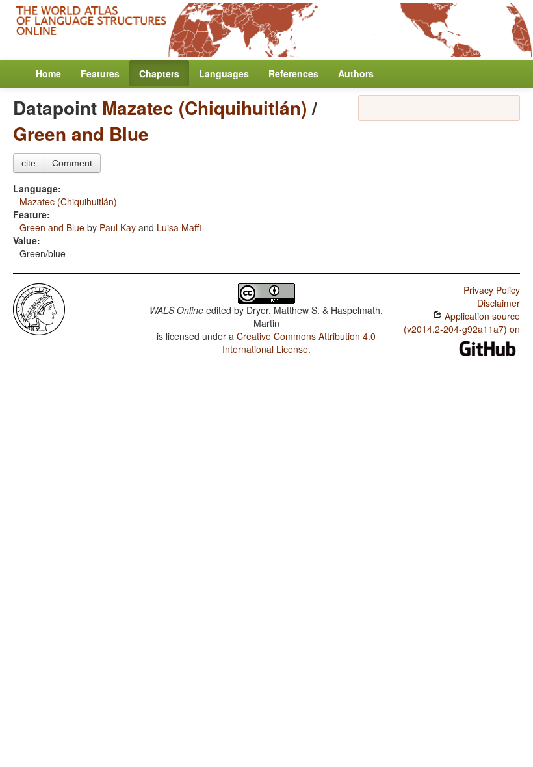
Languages (224, 73)
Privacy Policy (491, 289)
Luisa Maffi (179, 227)
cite (28, 163)
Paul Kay (117, 227)
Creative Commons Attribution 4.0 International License (299, 343)
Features (100, 73)
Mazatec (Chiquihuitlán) (204, 107)
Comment (72, 163)
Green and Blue (81, 133)
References (293, 73)
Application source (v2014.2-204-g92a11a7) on (462, 322)
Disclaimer (498, 302)
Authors (356, 73)
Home (48, 73)
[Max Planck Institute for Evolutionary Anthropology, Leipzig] (39, 308)
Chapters (159, 73)
